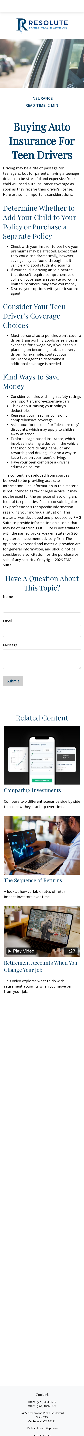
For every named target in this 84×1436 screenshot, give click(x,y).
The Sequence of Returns (33, 880)
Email (7, 620)
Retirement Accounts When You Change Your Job (40, 966)
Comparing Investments (32, 790)
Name (8, 596)
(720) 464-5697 (46, 1402)
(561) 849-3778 (46, 1406)
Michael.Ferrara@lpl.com (42, 1428)
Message (10, 645)
